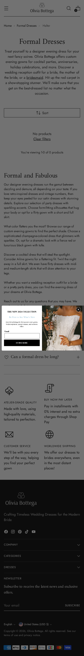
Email (7, 331)
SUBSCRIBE (22, 342)
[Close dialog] (78, 309)
